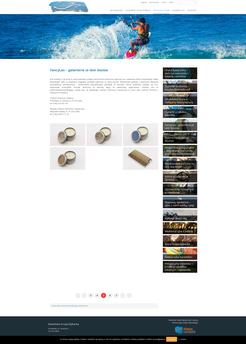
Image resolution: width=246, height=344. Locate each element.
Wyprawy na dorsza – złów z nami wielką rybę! (179, 204)
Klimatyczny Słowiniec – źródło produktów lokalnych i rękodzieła (179, 267)
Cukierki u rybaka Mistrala (175, 113)
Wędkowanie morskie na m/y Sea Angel (179, 165)
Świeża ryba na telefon (178, 257)
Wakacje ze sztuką (176, 218)
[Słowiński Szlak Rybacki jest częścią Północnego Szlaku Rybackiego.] (185, 330)
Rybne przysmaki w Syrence (176, 178)
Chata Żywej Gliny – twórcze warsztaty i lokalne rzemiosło (176, 73)
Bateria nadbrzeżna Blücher (176, 139)
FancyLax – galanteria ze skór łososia (79, 70)
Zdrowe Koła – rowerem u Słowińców (179, 191)
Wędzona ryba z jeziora (179, 231)
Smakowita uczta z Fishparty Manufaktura (179, 100)
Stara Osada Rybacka (177, 244)
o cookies (182, 339)
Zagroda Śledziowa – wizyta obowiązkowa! (177, 87)
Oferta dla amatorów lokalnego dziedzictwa (69, 306)
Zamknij (172, 339)
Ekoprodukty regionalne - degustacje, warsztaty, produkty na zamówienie (180, 151)
